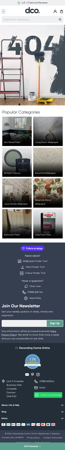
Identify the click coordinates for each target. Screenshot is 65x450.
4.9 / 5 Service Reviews (34, 2)
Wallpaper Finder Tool (35, 261)
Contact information (52, 438)
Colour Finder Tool (35, 273)
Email (42, 387)
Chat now (35, 286)
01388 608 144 (35, 292)
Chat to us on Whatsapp (50, 395)
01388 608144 (46, 381)
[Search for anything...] (60, 19)
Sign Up (55, 323)
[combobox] (32, 19)
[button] (32, 446)
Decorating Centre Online (25, 434)
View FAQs (35, 298)
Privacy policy (33, 438)
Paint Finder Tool (35, 267)
